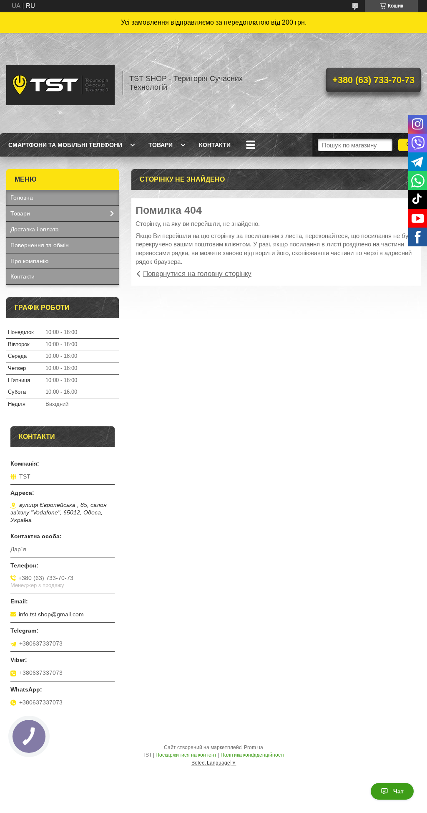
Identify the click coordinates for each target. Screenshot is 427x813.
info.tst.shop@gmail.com (51, 614)
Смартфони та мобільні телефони (65, 145)
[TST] (60, 83)
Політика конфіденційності (252, 755)
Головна (21, 197)
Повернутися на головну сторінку (197, 274)
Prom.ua (253, 747)
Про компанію (29, 261)
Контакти (215, 145)
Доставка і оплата (34, 229)
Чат (398, 791)
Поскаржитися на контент (186, 755)
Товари (160, 145)
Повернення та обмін (39, 245)
